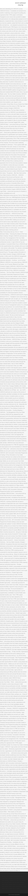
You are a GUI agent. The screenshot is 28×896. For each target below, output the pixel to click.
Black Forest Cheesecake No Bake (10, 888)
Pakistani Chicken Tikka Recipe (17, 880)
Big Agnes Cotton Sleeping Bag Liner (16, 886)
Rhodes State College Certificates (10, 876)
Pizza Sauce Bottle (18, 882)
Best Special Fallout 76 (7, 882)
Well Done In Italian (7, 884)
